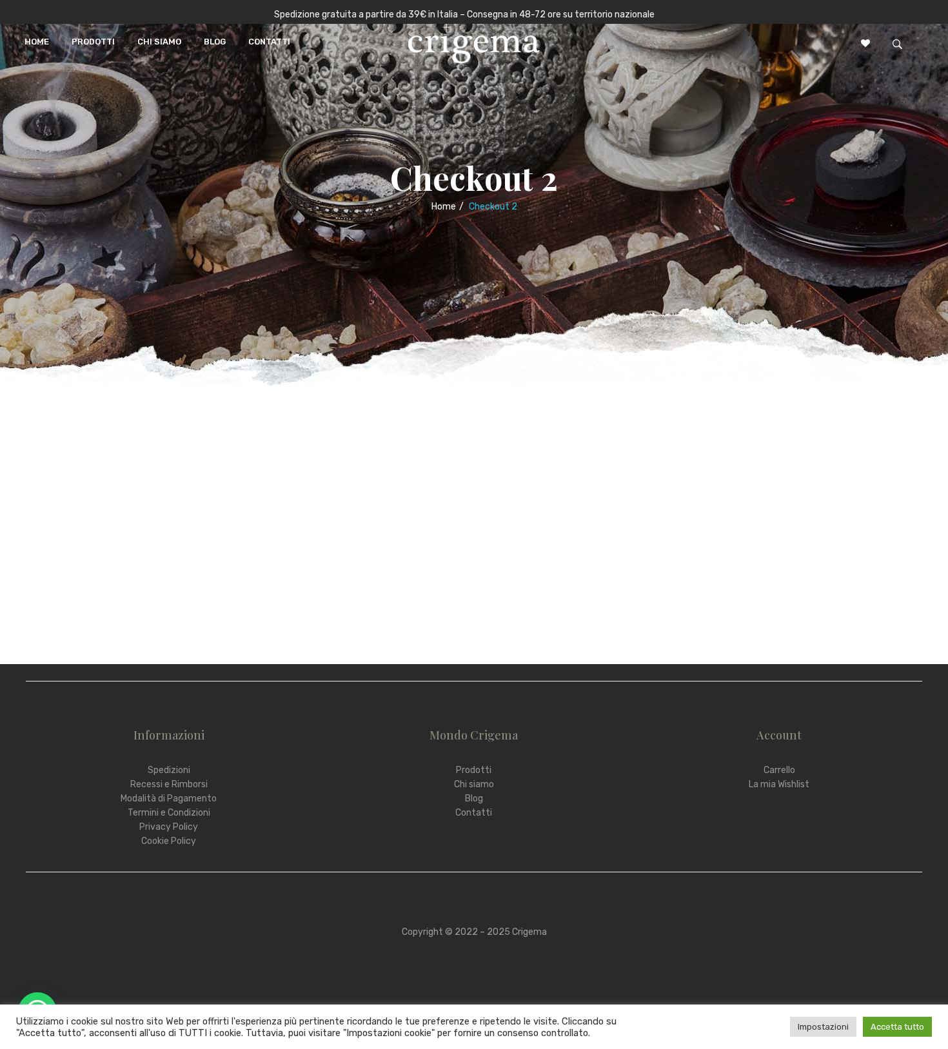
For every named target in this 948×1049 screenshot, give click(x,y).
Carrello (779, 770)
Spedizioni (169, 770)
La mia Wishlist (779, 784)
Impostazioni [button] (823, 1027)
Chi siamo (474, 784)
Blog (474, 798)
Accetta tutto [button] (897, 1027)
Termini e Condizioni (169, 812)
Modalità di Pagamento (169, 798)
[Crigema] (474, 42)
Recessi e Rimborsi (169, 784)
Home (443, 206)
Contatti (473, 812)
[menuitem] (37, 42)
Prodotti (473, 770)
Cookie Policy (168, 841)
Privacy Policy (168, 826)
